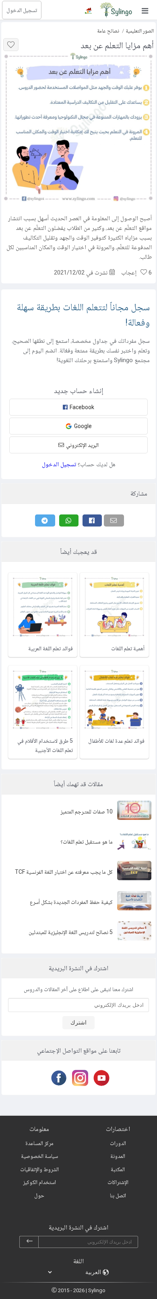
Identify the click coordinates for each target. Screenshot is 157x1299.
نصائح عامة (108, 31)
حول (39, 1195)
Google (83, 426)
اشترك (78, 1022)
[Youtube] (100, 1078)
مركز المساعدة (39, 1143)
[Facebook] (92, 520)
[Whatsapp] (68, 520)
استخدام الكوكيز (39, 1182)
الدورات (118, 1143)
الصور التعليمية (140, 31)
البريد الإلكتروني (82, 445)
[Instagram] (78, 1078)
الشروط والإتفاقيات (39, 1169)
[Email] (114, 520)
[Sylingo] (116, 10)
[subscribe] (29, 1242)
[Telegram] (45, 520)
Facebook (82, 407)
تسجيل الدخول (21, 10)
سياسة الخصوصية (39, 1156)
